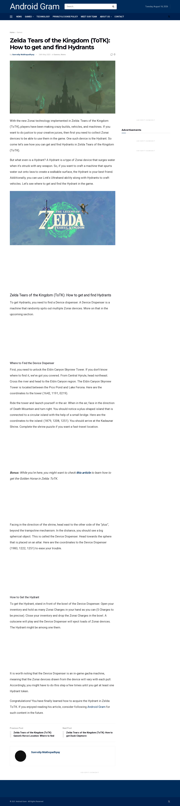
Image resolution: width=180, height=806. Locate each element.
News (19, 17)
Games (28, 17)
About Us (105, 17)
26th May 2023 (44, 54)
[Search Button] (114, 6)
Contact (119, 17)
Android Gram (35, 6)
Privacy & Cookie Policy (65, 17)
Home (12, 32)
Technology (43, 17)
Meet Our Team (89, 17)
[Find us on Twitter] (169, 16)
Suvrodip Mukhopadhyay (23, 54)
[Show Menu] (11, 17)
